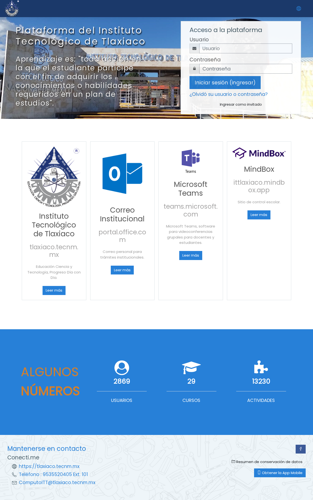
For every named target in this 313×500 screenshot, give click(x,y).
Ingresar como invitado (241, 104)
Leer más (54, 290)
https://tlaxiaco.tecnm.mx (49, 466)
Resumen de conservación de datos (268, 461)
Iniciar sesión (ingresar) (225, 82)
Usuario (199, 39)
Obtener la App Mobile (281, 472)
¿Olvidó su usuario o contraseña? (229, 94)
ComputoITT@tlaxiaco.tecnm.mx (57, 482)
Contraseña (205, 59)
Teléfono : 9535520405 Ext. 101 (53, 474)
